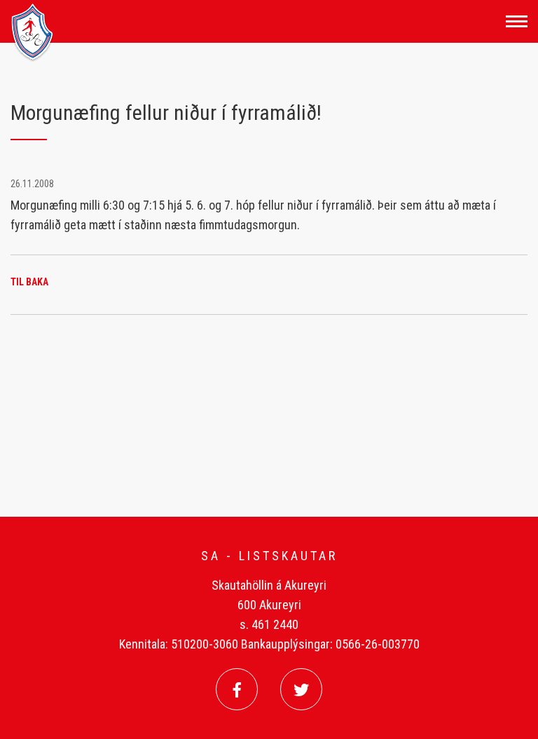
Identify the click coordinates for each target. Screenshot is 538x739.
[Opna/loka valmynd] (516, 21)
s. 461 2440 (269, 624)
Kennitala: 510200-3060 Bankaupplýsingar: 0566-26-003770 (269, 644)
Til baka (29, 281)
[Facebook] (237, 689)
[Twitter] (301, 689)
